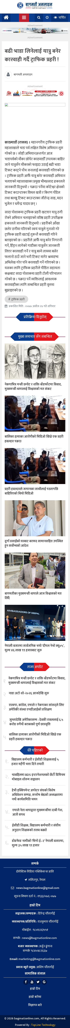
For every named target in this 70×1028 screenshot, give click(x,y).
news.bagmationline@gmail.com (37, 887)
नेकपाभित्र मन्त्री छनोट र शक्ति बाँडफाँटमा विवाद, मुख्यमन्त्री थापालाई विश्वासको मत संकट (33, 387)
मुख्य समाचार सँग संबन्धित (35, 337)
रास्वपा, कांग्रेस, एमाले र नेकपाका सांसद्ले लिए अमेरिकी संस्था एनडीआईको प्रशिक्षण (36, 707)
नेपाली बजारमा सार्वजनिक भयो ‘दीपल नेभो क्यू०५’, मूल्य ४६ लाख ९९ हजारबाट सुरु (34, 648)
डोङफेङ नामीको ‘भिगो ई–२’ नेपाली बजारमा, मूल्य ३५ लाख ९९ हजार (38, 843)
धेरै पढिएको (35, 750)
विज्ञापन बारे (35, 1005)
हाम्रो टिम (35, 988)
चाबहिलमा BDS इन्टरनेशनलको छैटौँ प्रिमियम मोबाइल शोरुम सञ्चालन (38, 777)
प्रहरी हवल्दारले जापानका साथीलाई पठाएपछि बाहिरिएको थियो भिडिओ (31, 491)
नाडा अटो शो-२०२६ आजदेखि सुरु (29, 693)
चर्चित (62, 17)
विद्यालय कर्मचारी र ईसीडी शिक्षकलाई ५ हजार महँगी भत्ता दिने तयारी (35, 762)
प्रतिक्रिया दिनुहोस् (35, 317)
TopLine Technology (43, 1025)
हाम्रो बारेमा (35, 996)
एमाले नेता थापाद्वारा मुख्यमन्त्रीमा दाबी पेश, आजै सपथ (37, 812)
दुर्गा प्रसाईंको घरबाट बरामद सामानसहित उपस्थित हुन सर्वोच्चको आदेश (34, 543)
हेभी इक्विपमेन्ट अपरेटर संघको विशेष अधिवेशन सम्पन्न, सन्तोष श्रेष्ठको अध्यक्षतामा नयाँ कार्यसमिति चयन (37, 795)
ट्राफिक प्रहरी (18, 299)
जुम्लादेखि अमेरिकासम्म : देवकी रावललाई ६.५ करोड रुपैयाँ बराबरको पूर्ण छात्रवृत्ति (36, 722)
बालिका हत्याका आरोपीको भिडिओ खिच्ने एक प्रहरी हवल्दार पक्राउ (34, 439)
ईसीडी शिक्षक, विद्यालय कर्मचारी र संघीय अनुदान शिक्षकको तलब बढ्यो (36, 828)
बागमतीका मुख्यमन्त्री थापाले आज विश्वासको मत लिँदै (33, 596)
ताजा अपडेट (35, 667)
